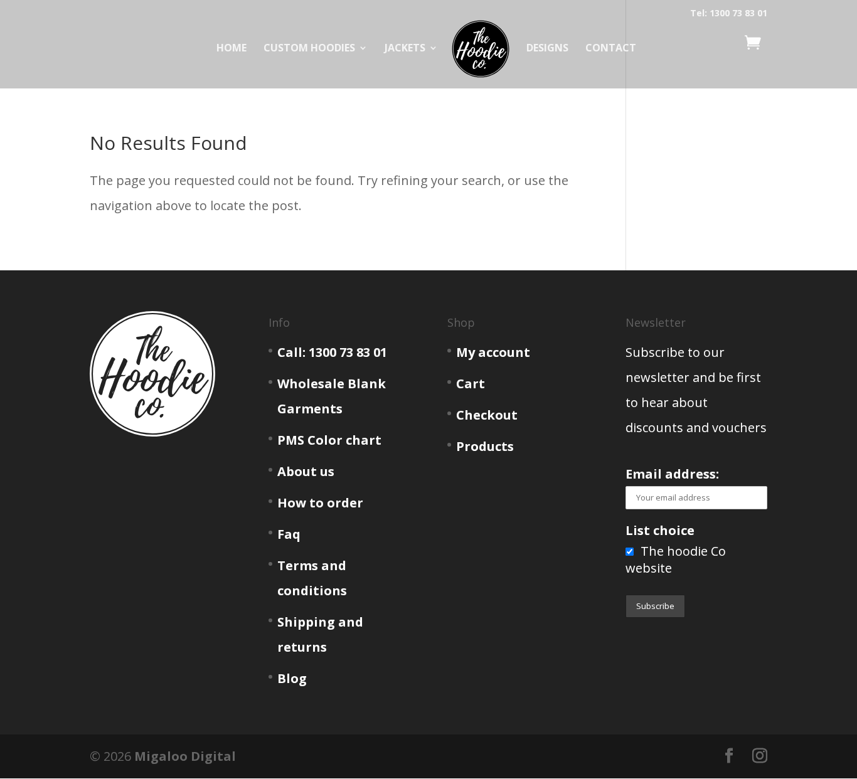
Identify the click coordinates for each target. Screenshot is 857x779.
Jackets (405, 49)
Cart (470, 383)
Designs (547, 49)
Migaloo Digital (185, 756)
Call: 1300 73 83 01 (332, 352)
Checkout (487, 414)
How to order (320, 502)
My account (493, 352)
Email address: (672, 473)
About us (305, 471)
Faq (289, 534)
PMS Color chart (329, 440)
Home (231, 49)
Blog (292, 678)
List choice (660, 530)
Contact (610, 49)
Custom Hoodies (309, 49)
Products (485, 446)
